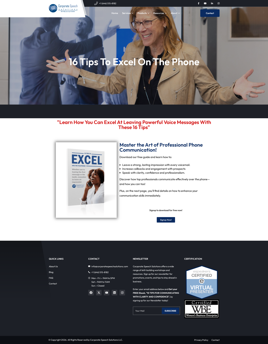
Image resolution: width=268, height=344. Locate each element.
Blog (51, 272)
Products (142, 13)
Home (115, 13)
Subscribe (170, 310)
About (174, 13)
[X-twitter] (99, 292)
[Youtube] (106, 292)
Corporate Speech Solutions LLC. (106, 339)
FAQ (51, 277)
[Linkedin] (114, 292)
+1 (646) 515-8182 (107, 3)
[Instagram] (122, 292)
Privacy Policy (201, 340)
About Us (53, 266)
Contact (210, 13)
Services (126, 13)
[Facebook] (91, 292)
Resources (158, 13)
